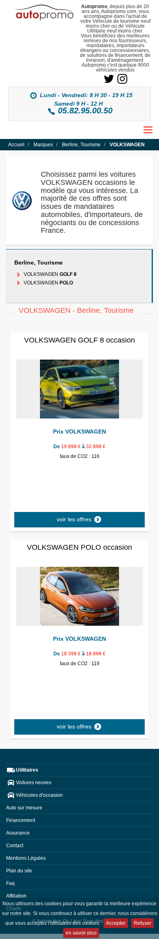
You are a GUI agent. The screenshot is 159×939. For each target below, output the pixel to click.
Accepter (116, 923)
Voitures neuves (33, 782)
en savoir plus (81, 933)
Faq (10, 883)
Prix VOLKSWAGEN (79, 431)
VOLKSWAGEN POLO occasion (79, 547)
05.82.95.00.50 (85, 110)
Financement (20, 820)
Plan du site (19, 871)
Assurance (18, 833)
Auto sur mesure (24, 808)
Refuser (142, 923)
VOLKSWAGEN (49, 274)
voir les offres (75, 519)
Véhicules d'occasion (39, 795)
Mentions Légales (26, 858)
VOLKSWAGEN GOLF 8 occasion (79, 340)
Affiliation (16, 896)
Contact (14, 845)
